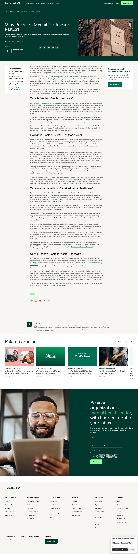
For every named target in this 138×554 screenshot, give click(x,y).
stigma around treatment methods (82, 247)
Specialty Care (53, 501)
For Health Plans (31, 508)
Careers (119, 511)
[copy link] (48, 300)
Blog (18, 11)
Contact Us (120, 515)
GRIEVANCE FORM (122, 522)
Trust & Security (121, 518)
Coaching (7, 508)
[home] (13, 3)
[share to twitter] (40, 47)
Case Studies (98, 508)
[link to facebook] (40, 300)
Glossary (97, 520)
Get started (127, 3)
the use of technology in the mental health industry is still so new (66, 77)
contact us (33, 285)
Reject (123, 549)
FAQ (96, 527)
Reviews (97, 524)
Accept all (116, 549)
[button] (29, 3)
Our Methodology (76, 508)
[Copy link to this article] (57, 47)
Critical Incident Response (56, 514)
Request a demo (108, 3)
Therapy (7, 501)
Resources (12, 11)
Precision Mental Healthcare (50, 103)
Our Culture (120, 504)
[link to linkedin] (36, 300)
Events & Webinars (99, 517)
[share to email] (52, 47)
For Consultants (31, 515)
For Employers (31, 504)
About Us (119, 501)
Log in (117, 3)
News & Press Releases (123, 508)
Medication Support (10, 504)
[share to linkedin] (44, 47)
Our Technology (76, 515)
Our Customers (76, 504)
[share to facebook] (48, 47)
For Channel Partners (32, 511)
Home (6, 11)
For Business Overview (33, 501)
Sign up (12, 539)
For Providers (30, 518)
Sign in (6, 539)
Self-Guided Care (9, 511)
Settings (132, 549)
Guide (51, 517)
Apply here (24, 539)
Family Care (53, 504)
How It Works (8, 515)
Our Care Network (77, 511)
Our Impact (75, 501)
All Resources (98, 501)
